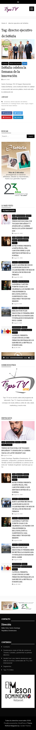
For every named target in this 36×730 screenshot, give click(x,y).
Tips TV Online (8, 670)
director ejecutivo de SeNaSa (19, 101)
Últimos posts (8, 211)
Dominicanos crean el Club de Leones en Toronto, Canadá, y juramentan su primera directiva (17, 652)
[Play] (4, 358)
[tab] (8, 210)
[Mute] (29, 358)
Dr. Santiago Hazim (14, 103)
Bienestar (19, 237)
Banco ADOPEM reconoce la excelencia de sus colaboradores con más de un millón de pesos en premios (23, 270)
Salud (24, 63)
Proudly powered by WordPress (15, 723)
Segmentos (7, 666)
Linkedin (19, 117)
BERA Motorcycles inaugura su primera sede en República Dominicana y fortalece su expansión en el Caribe (23, 315)
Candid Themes (25, 726)
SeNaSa (14, 105)
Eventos (5, 63)
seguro (27, 103)
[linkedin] (15, 410)
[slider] (16, 357)
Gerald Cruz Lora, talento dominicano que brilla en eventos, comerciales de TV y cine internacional (17, 660)
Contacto (6, 647)
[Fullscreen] (32, 358)
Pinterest (7, 117)
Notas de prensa (15, 63)
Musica (15, 218)
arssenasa (7, 101)
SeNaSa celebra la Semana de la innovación (13, 71)
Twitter (18, 113)
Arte (14, 215)
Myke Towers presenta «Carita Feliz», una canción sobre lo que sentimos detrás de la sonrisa (21, 250)
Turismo (15, 332)
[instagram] (20, 410)
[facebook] (9, 410)
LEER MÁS (4, 97)
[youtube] (26, 410)
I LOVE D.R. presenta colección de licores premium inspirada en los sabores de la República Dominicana (23, 340)
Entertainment (21, 215)
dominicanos (5, 103)
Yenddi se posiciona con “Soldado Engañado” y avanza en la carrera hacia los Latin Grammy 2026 (22, 226)
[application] (18, 356)
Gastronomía (16, 330)
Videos (15, 243)
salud (22, 103)
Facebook (7, 113)
